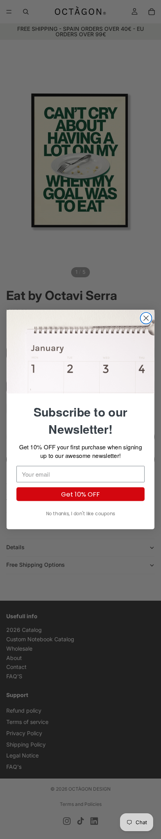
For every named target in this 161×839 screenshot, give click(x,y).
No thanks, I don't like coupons (80, 513)
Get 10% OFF (80, 494)
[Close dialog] (146, 318)
